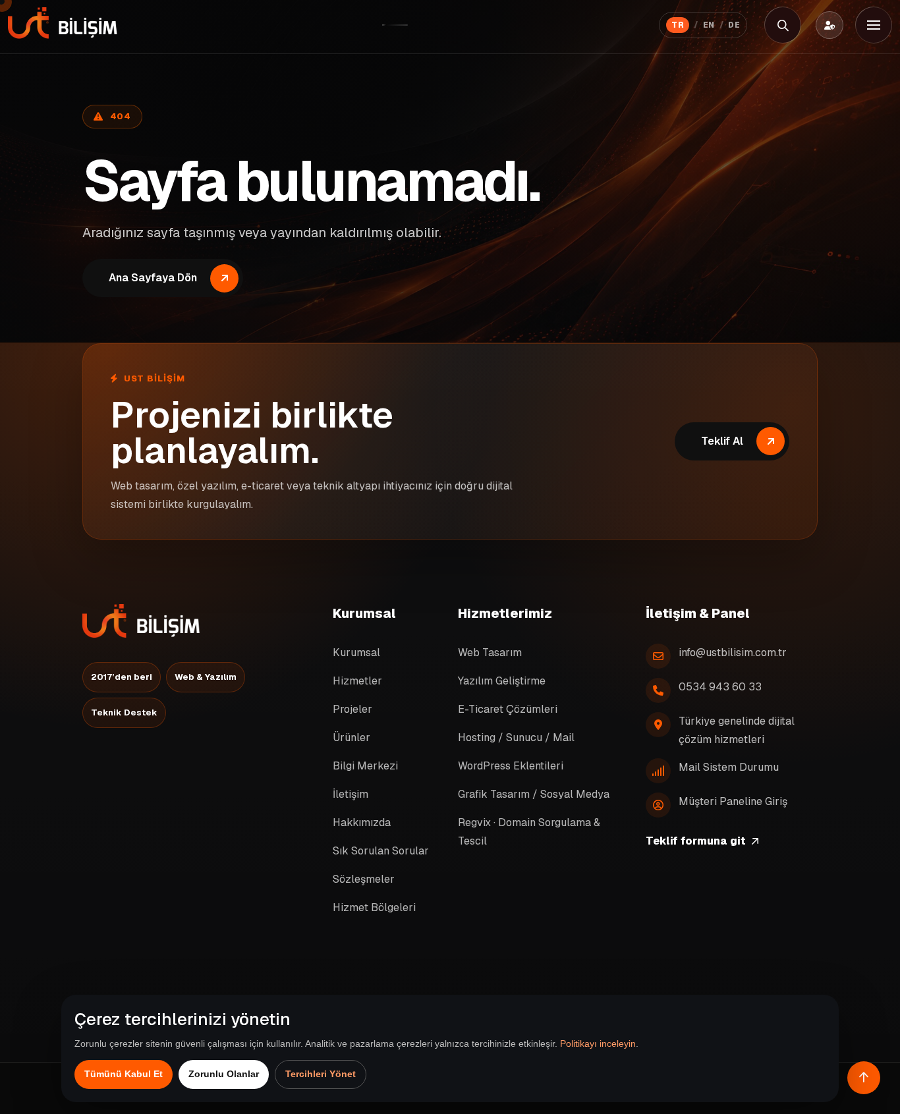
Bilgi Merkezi (365, 766)
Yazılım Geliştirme (502, 681)
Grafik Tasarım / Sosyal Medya (533, 794)
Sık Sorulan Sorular (381, 851)
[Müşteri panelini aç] (829, 25)
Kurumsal (356, 652)
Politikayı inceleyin (598, 1043)
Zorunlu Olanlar (223, 1074)
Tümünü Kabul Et (123, 1074)
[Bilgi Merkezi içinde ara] (782, 25)
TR (677, 25)
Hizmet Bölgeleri (374, 907)
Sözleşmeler (364, 879)
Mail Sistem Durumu (729, 767)
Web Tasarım (490, 652)
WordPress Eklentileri (510, 766)
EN (709, 25)
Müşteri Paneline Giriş (733, 801)
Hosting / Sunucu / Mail (516, 737)
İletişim (350, 794)
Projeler (352, 709)
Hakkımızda (362, 822)
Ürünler (351, 737)
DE (734, 25)
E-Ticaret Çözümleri (507, 709)
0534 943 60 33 (720, 687)
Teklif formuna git (696, 841)
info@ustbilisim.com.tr (733, 652)
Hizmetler (357, 681)
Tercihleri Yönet (320, 1074)
